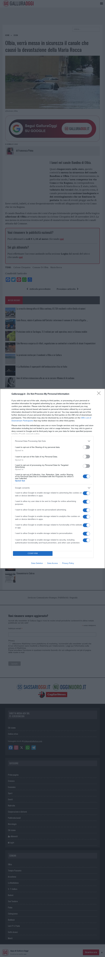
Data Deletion (37, 563)
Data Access (52, 563)
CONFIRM (33, 553)
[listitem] (52, 441)
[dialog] (52, 478)
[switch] (86, 447)
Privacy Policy (68, 563)
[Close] (99, 394)
